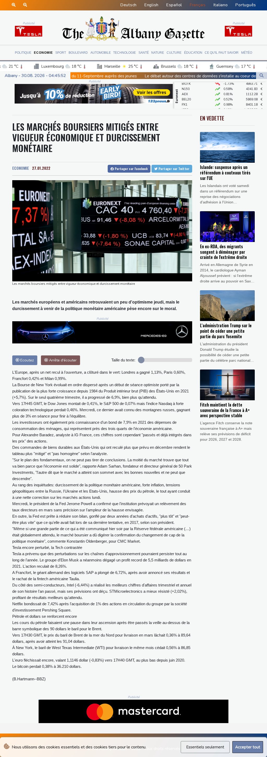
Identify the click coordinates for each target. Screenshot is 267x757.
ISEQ (185, 103)
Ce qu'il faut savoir (222, 52)
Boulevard (78, 52)
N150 (186, 83)
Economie (43, 52)
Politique (23, 52)
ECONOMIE (20, 168)
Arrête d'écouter (62, 360)
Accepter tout (247, 747)
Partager (131, 168)
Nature (157, 52)
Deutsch (128, 5)
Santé (143, 52)
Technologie (124, 52)
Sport (60, 52)
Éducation (193, 52)
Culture (174, 52)
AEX (185, 88)
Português (245, 5)
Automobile (100, 52)
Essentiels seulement (205, 747)
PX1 (184, 98)
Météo (246, 52)
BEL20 (186, 93)
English (151, 5)
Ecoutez (26, 360)
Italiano (220, 5)
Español (174, 5)
